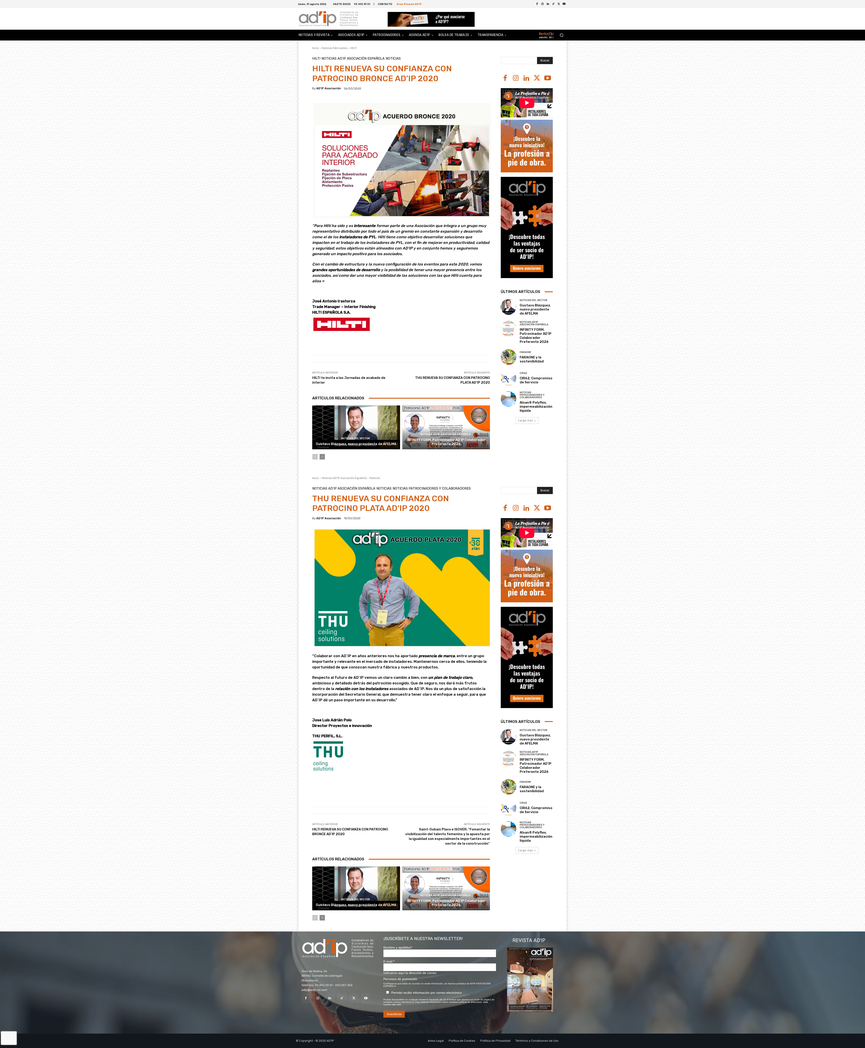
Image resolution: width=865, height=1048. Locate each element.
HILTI (353, 48)
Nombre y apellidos (397, 947)
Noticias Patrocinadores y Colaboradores (532, 395)
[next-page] (322, 457)
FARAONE (525, 352)
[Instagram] (515, 78)
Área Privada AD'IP (409, 4)
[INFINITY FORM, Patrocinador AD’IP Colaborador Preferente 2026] (446, 427)
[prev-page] (315, 457)
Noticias (393, 58)
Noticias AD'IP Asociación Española (353, 58)
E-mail (388, 961)
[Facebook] (537, 4)
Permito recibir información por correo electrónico (426, 992)
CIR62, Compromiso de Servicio (536, 380)
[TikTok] (341, 998)
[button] (561, 35)
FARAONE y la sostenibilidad (532, 359)
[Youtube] (564, 4)
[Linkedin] (526, 78)
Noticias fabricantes (334, 48)
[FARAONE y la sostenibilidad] (508, 357)
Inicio (315, 48)
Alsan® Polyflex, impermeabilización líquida (536, 406)
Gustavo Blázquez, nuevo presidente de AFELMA (356, 444)
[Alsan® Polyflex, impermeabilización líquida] (508, 399)
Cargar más (525, 420)
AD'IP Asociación (328, 88)
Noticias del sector (355, 438)
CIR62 (523, 373)
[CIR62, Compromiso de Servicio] (508, 378)
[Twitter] (558, 4)
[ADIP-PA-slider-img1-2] (431, 19)
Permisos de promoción (400, 979)
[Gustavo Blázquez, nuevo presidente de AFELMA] (356, 427)
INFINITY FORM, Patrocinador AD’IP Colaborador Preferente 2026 (446, 442)
